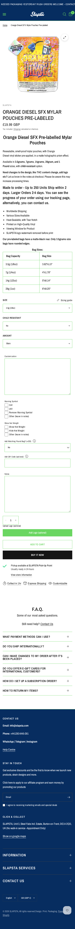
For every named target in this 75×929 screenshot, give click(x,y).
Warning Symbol (11, 401)
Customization (10, 356)
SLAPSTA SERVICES (19, 867)
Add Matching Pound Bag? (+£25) (18, 441)
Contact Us (46, 624)
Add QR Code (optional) (14, 456)
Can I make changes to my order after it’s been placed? (32, 657)
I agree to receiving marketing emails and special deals (32, 805)
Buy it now (37, 555)
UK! (11, 408)
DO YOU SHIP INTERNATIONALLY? (23, 646)
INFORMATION (14, 855)
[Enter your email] (68, 797)
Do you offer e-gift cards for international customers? (24, 669)
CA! (11, 405)
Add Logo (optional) (37, 532)
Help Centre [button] (9, 749)
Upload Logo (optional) (12, 526)
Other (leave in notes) (19, 416)
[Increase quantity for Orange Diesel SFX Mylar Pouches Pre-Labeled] (15, 520)
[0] (70, 14)
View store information (21, 574)
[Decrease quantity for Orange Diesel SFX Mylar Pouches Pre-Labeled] (5, 520)
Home (5, 25)
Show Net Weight (12, 423)
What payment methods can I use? (26, 637)
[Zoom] (64, 37)
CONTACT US (13, 880)
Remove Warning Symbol (20, 412)
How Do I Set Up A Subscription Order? (30, 681)
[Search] (65, 14)
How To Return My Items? (20, 691)
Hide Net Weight (16, 430)
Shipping (16, 129)
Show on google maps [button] (14, 836)
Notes (7, 474)
